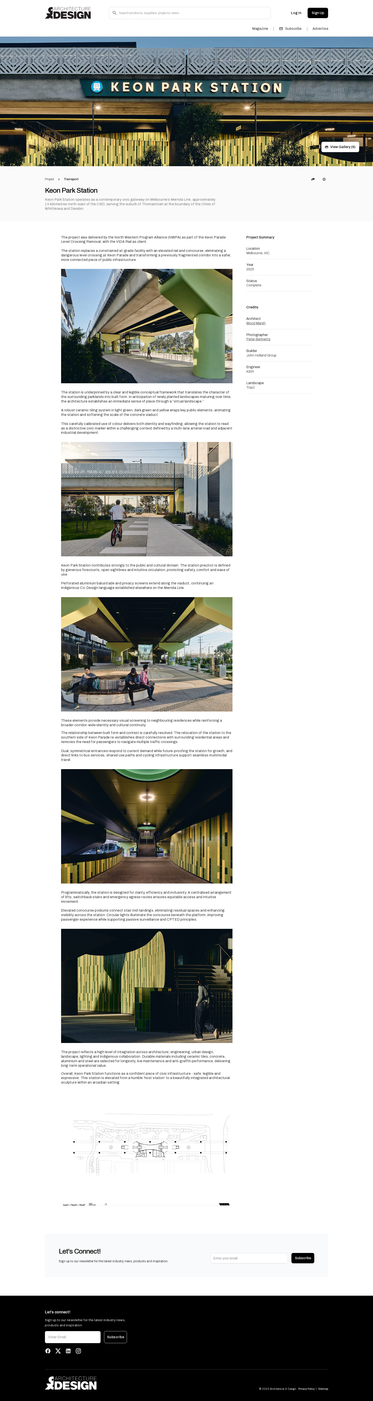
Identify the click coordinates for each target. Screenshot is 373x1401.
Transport (71, 179)
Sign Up (318, 13)
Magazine (260, 28)
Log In (296, 13)
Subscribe (293, 28)
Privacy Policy (306, 1389)
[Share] (313, 179)
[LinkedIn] (68, 1351)
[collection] (324, 179)
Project (49, 179)
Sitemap (323, 1389)
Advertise (320, 28)
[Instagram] (78, 1351)
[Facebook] (48, 1351)
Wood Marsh (256, 323)
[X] (58, 1351)
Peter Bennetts (258, 339)
